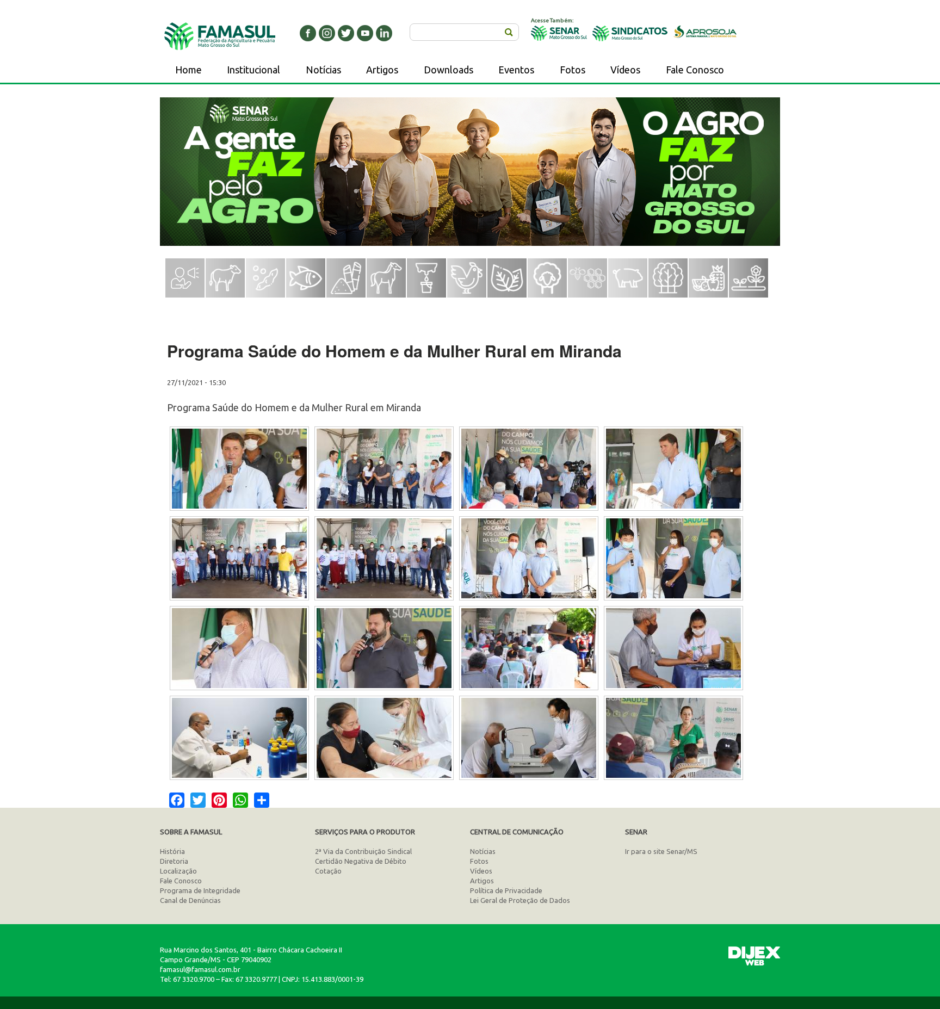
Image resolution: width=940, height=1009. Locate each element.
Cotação (328, 871)
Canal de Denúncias (190, 900)
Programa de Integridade (200, 890)
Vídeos (625, 69)
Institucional (253, 69)
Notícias (323, 69)
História (172, 851)
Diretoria (174, 861)
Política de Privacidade (506, 890)
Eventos (516, 69)
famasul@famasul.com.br (200, 969)
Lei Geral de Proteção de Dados (520, 900)
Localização (178, 871)
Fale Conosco (695, 69)
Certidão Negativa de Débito (360, 861)
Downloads (448, 69)
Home (188, 69)
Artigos (382, 69)
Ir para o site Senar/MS (661, 851)
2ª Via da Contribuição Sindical (363, 851)
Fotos (572, 69)
